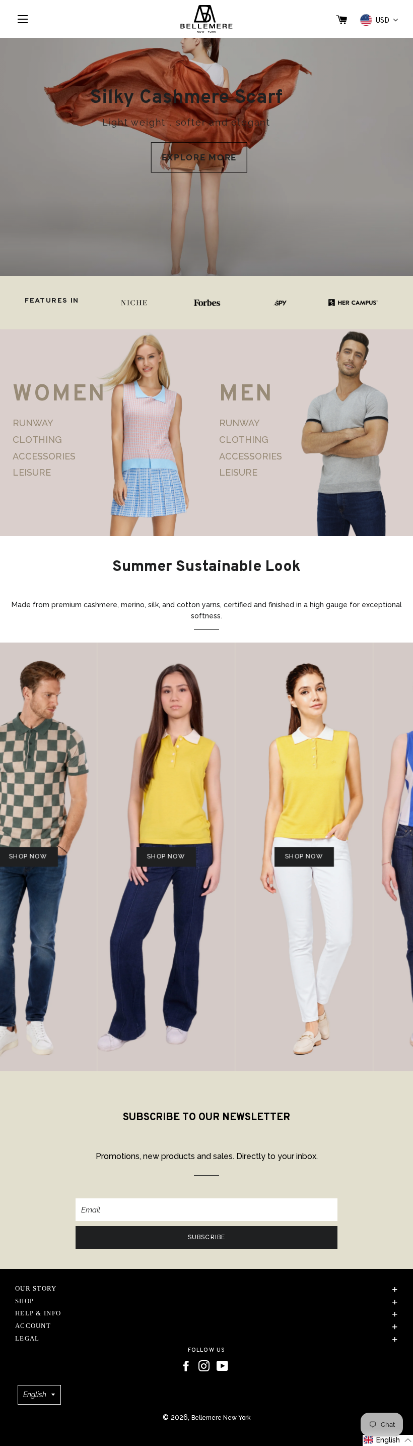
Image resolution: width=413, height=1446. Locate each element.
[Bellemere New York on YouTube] (222, 1366)
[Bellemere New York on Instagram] (204, 1366)
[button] (388, 1440)
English (34, 1395)
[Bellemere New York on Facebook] (185, 1366)
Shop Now (146, 856)
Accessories (44, 456)
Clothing (37, 439)
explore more (199, 157)
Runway (33, 423)
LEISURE (32, 472)
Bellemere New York (221, 1417)
